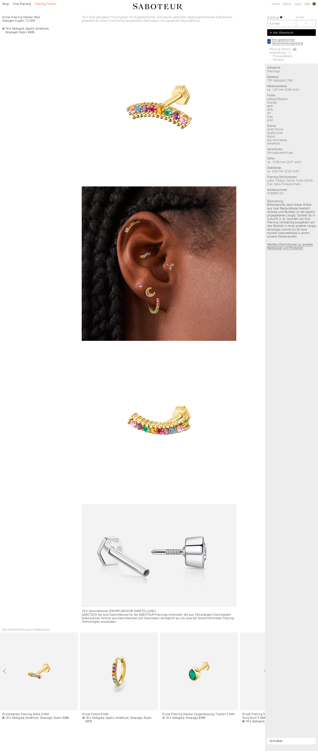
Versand (278, 59)
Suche (276, 4)
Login (298, 4)
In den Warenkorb (281, 32)
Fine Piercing (22, 4)
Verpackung (277, 52)
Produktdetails (283, 56)
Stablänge (273, 17)
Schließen (276, 741)
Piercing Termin (45, 4)
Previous (4, 671)
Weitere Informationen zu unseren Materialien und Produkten (290, 246)
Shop (5, 4)
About (287, 4)
